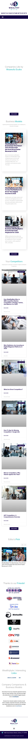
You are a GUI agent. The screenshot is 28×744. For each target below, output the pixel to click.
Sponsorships (5, 27)
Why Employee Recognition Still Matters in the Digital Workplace (8, 54)
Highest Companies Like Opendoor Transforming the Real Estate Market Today (14, 80)
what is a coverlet (11, 677)
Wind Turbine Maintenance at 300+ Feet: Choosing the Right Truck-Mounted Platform (20, 41)
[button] (2, 17)
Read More (6, 352)
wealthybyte (19, 706)
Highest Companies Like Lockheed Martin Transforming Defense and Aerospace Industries (20, 87)
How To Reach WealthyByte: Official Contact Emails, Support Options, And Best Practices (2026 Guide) (8, 39)
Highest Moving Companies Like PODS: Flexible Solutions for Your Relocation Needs (7, 86)
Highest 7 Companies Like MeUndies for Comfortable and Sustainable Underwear (8, 99)
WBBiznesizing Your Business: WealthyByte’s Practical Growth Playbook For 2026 (14, 229)
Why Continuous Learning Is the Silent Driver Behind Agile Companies (20, 101)
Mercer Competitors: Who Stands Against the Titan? (12, 473)
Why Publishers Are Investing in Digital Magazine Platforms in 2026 (14, 346)
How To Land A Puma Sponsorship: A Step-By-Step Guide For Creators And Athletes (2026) (14, 32)
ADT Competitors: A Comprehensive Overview (12, 516)
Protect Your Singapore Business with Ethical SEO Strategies (20, 54)
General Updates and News (8, 49)
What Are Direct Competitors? (13, 389)
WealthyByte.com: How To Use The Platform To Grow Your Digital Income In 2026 (13, 190)
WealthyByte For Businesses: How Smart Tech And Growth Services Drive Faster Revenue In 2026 (13, 147)
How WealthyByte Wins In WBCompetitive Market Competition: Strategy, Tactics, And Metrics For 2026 (13, 302)
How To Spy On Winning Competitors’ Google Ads (12, 431)
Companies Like (6, 76)
